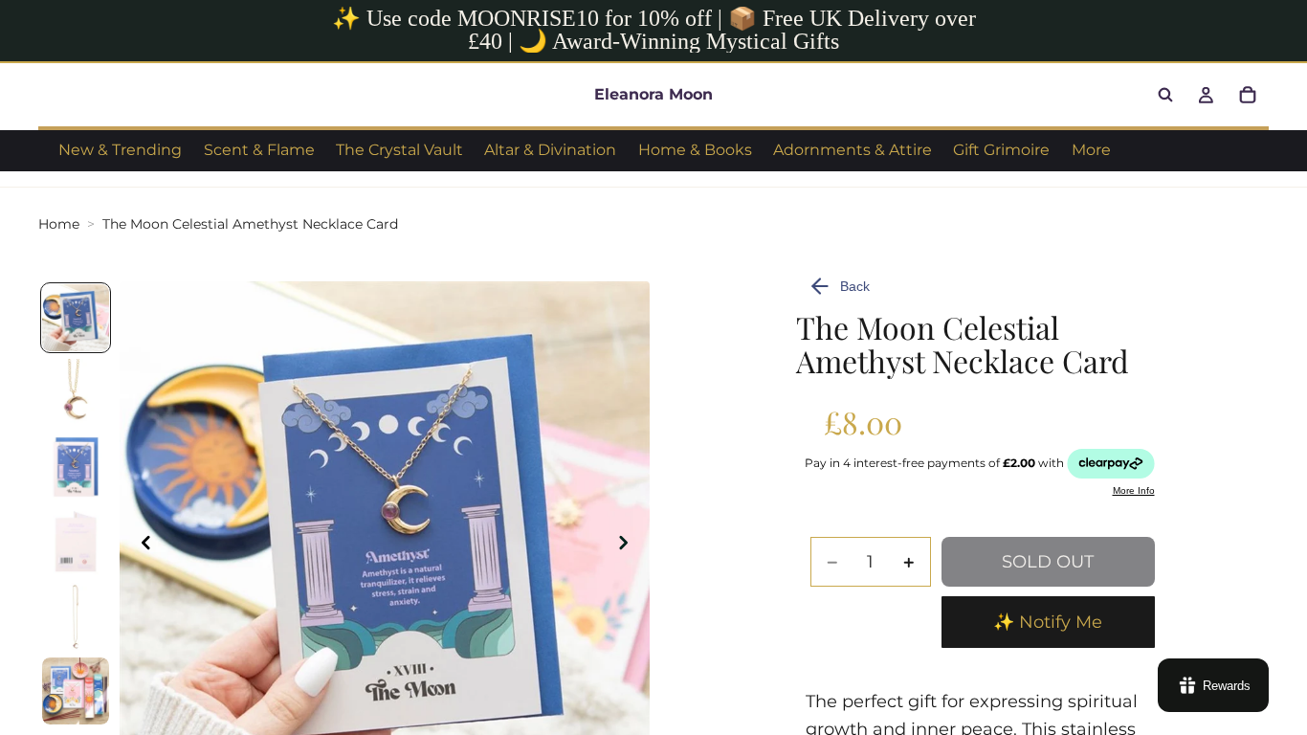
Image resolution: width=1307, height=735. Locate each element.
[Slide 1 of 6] (75, 317)
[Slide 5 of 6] (75, 616)
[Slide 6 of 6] (75, 690)
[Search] (1165, 95)
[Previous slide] (141, 546)
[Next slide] (629, 546)
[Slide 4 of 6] (75, 541)
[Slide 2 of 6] (75, 392)
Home (58, 224)
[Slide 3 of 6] (75, 467)
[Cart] (1248, 95)
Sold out (1048, 561)
